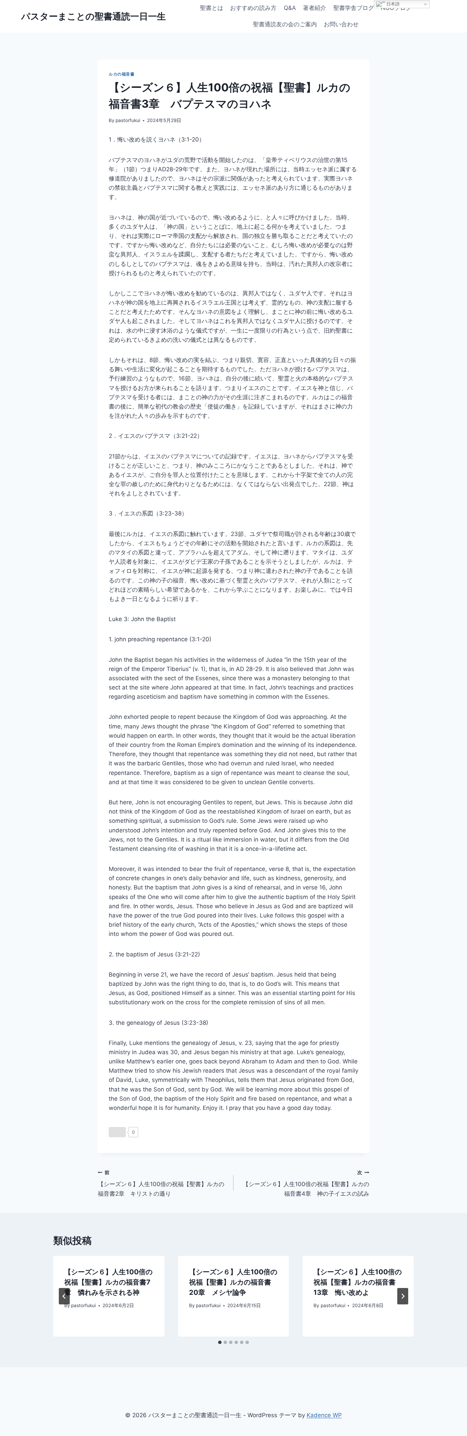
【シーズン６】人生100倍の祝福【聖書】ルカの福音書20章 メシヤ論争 (233, 1282)
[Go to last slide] (64, 1296)
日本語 (392, 3)
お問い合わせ (341, 24)
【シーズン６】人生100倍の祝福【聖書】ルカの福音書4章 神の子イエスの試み (306, 1183)
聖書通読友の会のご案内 (285, 24)
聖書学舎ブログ (353, 7)
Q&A (290, 7)
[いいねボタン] (117, 1132)
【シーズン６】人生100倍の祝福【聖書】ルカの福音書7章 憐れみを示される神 (108, 1282)
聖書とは (211, 7)
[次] (402, 1296)
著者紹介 (314, 7)
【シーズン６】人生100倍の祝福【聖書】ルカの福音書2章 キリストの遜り (161, 1183)
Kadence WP (324, 1415)
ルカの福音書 (122, 74)
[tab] (220, 1342)
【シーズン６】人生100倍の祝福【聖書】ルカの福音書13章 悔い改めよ (357, 1282)
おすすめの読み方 (253, 7)
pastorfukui (128, 120)
